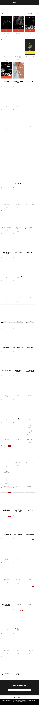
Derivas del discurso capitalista (30, 395)
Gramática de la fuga (6, 276)
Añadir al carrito (13, 59)
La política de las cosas (29, 299)
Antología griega (30, 487)
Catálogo (13, 697)
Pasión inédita (30, 628)
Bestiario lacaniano (30, 322)
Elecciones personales (6, 651)
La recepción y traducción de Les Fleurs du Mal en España (18, 323)
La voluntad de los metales (18, 347)
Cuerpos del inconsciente (30, 105)
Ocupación (30, 580)
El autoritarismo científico (30, 228)
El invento (18, 557)
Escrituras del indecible (6, 105)
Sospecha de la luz (6, 205)
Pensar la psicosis (29, 347)
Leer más (15, 35)
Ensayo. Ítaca (6, 56)
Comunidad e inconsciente (30, 276)
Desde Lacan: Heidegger (18, 276)
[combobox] (6, 14)
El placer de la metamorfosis (18, 581)
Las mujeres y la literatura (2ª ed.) (18, 82)
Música (30, 34)
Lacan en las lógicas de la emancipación (7, 58)
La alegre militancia (6, 580)
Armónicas (30, 651)
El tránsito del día (18, 440)
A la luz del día (18, 57)
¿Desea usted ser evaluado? (18, 371)
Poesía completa (18, 34)
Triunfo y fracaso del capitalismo (7, 253)
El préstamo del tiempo (29, 440)
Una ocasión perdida (18, 205)
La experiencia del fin (7, 534)
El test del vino (18, 674)
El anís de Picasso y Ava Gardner (6, 675)
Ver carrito (32, 9)
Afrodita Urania (7, 418)
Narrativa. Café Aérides (18, 56)
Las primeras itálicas (18, 534)
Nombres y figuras (6, 510)
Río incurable (6, 81)
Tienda (22, 697)
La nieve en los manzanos (18, 487)
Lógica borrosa (30, 418)
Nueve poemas (30, 557)
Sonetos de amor (6, 440)
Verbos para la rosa (30, 534)
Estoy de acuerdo (14, 703)
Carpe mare (30, 604)
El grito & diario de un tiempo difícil (18, 511)
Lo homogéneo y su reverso (6, 322)
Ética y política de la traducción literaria (30, 371)
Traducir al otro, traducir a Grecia (30, 464)
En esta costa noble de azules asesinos (6, 605)
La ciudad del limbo (6, 628)
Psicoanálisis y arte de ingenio (6, 395)
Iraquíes (18, 394)
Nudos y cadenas (18, 252)
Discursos (30, 57)
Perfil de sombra (6, 34)
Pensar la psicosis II (6, 128)
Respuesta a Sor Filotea (6, 370)
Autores (18, 697)
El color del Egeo (18, 105)
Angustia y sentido (18, 418)
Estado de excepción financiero (30, 129)
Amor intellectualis (30, 205)
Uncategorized (18, 650)
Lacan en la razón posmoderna (6, 464)
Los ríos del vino (18, 651)
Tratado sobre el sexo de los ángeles (6, 558)
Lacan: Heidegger (30, 510)
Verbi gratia (18, 604)
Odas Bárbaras (18, 183)
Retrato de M (6, 228)
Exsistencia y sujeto (6, 347)
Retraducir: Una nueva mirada (18, 300)
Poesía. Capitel (6, 33)
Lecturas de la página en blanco (18, 229)
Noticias (26, 697)
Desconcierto (29, 252)
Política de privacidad (24, 703)
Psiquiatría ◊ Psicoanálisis (18, 463)
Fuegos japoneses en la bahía (18, 629)
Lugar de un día (30, 81)
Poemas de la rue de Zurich (6, 487)
